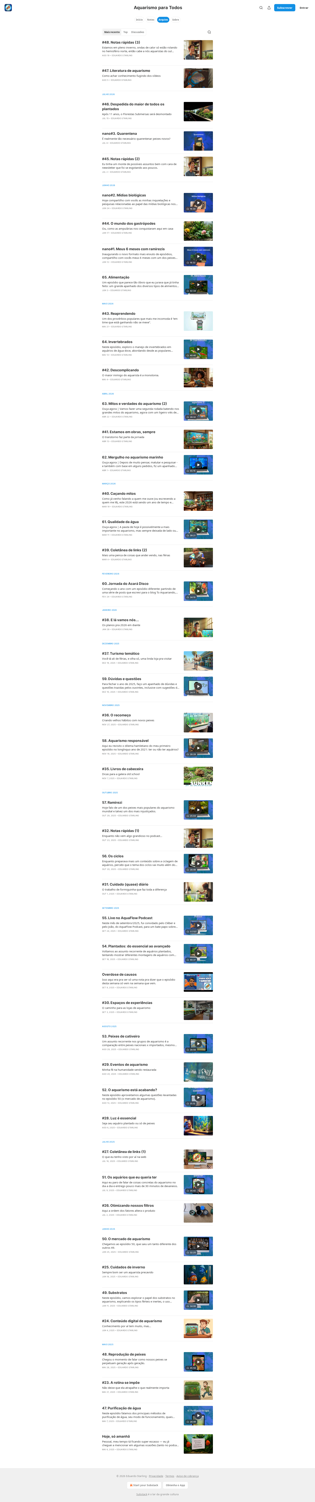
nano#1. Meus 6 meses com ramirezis (133, 249)
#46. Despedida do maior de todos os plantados (133, 106)
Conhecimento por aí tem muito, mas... (126, 1326)
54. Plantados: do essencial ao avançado (136, 946)
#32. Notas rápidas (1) (120, 831)
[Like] (104, 123)
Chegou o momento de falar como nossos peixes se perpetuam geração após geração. (134, 1361)
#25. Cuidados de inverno (123, 1267)
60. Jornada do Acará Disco (125, 584)
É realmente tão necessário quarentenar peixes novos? (136, 138)
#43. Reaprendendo (118, 313)
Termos (169, 1476)
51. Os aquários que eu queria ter (129, 1177)
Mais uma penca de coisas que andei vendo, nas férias (136, 555)
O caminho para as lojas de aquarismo (126, 1008)
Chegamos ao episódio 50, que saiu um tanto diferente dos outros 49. (139, 1245)
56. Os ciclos (113, 856)
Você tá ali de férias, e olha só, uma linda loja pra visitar (137, 658)
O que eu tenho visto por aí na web (124, 1157)
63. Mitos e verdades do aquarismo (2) (134, 404)
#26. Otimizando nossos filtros (128, 1205)
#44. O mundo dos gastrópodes (128, 223)
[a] (198, 202)
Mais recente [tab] (112, 32)
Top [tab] (125, 32)
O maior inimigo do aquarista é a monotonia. (130, 375)
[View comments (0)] (130, 60)
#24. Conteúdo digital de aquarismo (132, 1321)
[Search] (261, 7)
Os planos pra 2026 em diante (121, 625)
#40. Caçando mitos (119, 493)
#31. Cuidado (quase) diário (125, 884)
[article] (157, 51)
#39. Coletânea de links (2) (124, 550)
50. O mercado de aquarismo (126, 1239)
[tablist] (124, 32)
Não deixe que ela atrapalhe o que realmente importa (135, 1387)
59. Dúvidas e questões (121, 679)
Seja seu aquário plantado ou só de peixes (128, 1123)
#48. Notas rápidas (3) (121, 42)
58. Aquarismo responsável (125, 741)
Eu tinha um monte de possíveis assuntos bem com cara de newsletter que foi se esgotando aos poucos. (139, 165)
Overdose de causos (119, 974)
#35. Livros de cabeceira (122, 769)
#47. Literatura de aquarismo (126, 71)
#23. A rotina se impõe (121, 1383)
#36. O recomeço (116, 715)
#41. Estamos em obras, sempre (128, 432)
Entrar (304, 7)
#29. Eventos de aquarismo (125, 1064)
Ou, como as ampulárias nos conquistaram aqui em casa (137, 228)
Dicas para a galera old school (121, 774)
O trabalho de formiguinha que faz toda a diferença (134, 889)
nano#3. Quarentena (119, 133)
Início (139, 19)
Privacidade (156, 1476)
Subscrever (284, 7)
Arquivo (163, 19)
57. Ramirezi (112, 802)
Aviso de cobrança (187, 1476)
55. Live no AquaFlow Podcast (127, 918)
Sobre (175, 19)
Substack (141, 1494)
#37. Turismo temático (120, 653)
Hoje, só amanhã (116, 1436)
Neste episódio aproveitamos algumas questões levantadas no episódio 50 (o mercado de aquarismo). (139, 1096)
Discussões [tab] (137, 32)
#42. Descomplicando (120, 370)
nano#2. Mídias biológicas (124, 195)
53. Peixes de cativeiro (121, 1036)
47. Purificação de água (121, 1408)
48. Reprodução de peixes (124, 1354)
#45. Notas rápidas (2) (121, 159)
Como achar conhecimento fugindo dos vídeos (131, 76)
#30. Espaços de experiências (127, 1003)
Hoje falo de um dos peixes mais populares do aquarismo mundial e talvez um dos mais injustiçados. (138, 809)
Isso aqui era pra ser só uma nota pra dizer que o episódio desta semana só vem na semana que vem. (138, 981)
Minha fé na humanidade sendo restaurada (129, 1069)
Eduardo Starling (122, 55)
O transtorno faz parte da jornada (123, 437)
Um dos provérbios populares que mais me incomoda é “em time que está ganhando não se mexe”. (140, 320)
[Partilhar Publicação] (269, 7)
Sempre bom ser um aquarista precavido (127, 1272)
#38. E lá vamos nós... (120, 620)
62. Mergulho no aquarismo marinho (132, 457)
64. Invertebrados (117, 342)
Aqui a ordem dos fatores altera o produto (128, 1210)
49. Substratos (114, 1293)
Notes (150, 19)
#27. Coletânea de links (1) (124, 1152)
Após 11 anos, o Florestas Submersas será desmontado (137, 114)
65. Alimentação (115, 277)
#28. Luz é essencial (119, 1118)
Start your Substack (145, 1485)
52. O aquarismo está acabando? (129, 1090)
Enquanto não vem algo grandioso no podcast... (132, 836)
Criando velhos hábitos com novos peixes (128, 720)
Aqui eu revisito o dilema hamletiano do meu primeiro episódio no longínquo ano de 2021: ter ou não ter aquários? (140, 747)
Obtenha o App (175, 1485)
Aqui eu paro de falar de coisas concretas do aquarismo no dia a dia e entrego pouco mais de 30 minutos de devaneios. (140, 1184)
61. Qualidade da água (120, 522)
